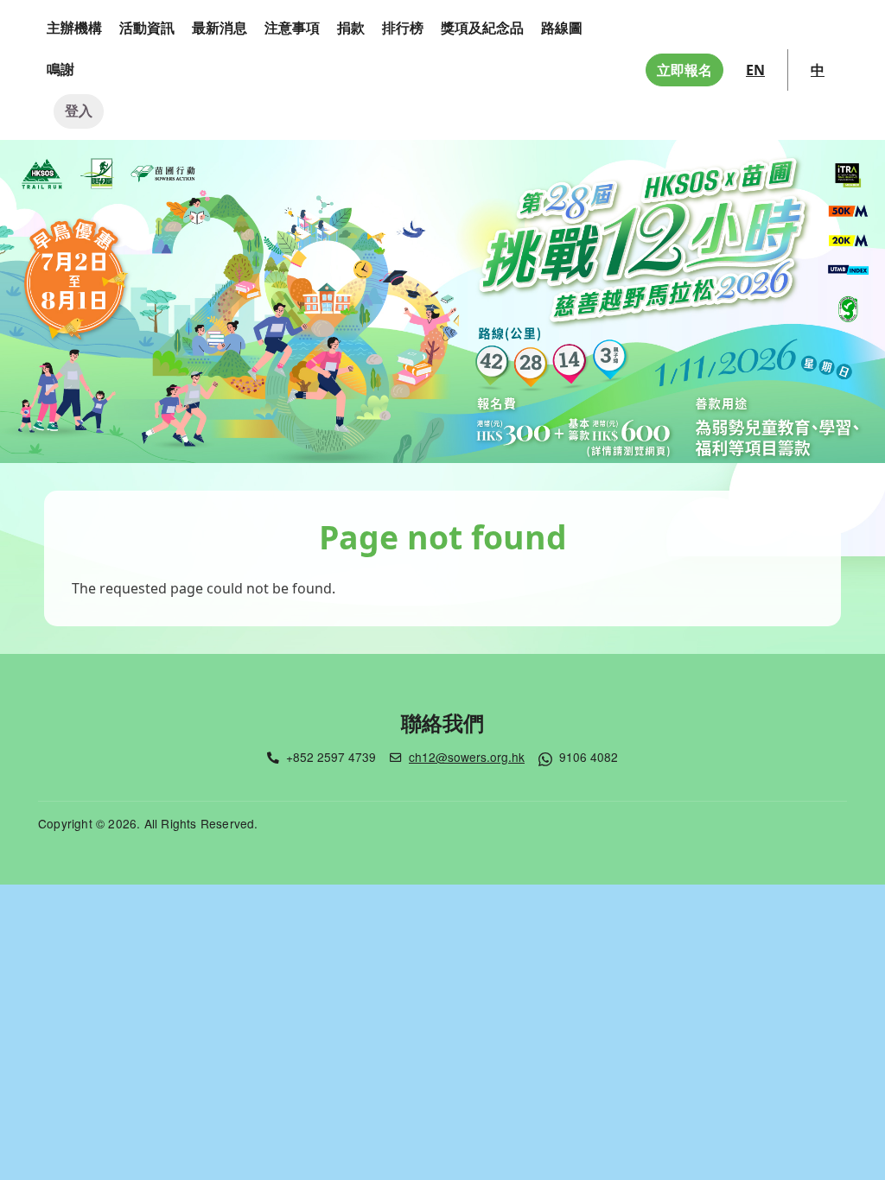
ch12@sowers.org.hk (467, 756)
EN (755, 69)
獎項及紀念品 (482, 27)
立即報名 (684, 69)
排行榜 (402, 27)
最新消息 (219, 27)
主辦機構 (74, 27)
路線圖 (562, 27)
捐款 (351, 27)
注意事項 (292, 27)
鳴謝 (60, 69)
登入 (78, 110)
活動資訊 (147, 27)
